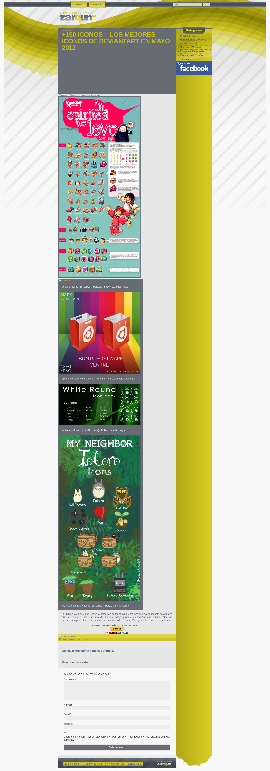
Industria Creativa (190, 43)
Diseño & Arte (187, 35)
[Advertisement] (117, 74)
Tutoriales (185, 59)
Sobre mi (97, 4)
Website (68, 724)
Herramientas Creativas (193, 39)
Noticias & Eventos (190, 47)
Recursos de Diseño (78, 640)
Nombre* (68, 704)
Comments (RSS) (93, 763)
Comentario (70, 679)
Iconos (65, 640)
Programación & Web (192, 51)
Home (78, 4)
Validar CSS (134, 763)
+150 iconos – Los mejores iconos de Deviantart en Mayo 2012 (116, 41)
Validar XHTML (115, 763)
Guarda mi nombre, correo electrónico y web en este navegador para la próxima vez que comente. (117, 738)
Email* (67, 714)
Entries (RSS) (72, 763)
